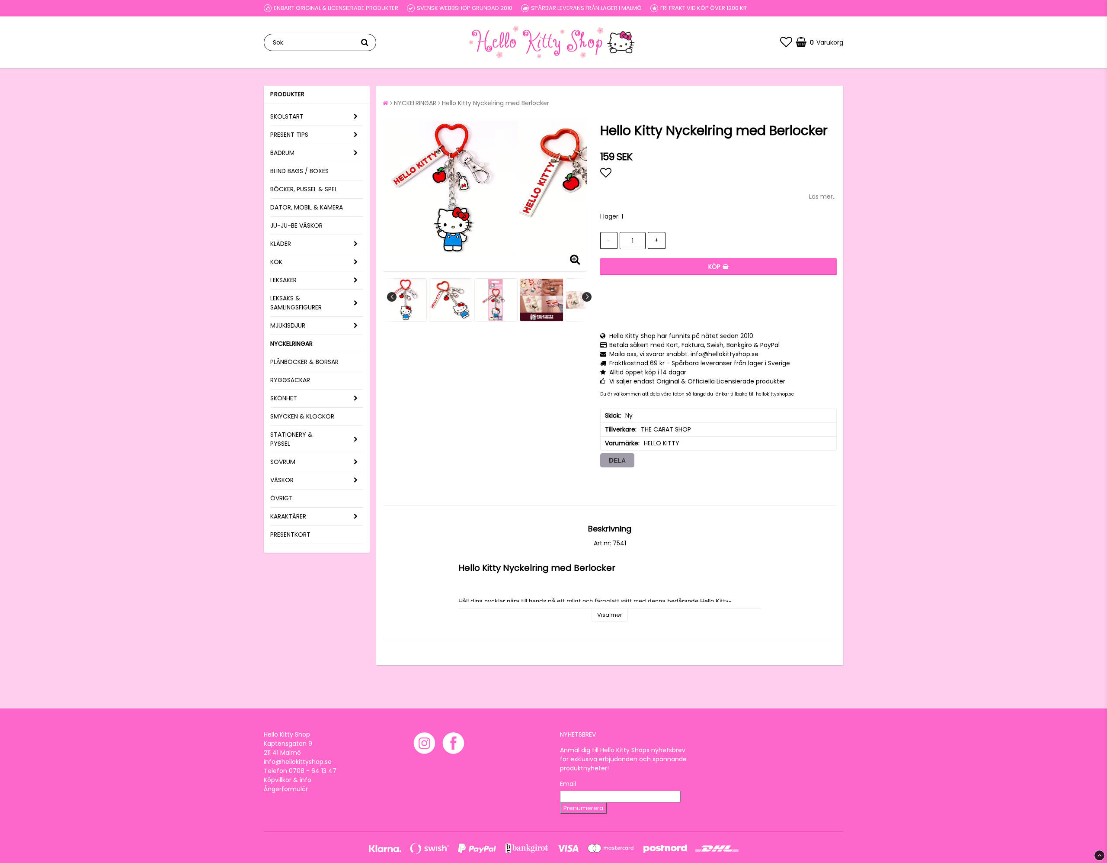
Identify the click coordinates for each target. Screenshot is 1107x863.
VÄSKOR (282, 480)
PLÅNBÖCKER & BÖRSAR (304, 361)
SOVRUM (282, 461)
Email (568, 783)
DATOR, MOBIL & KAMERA (306, 207)
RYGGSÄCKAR (290, 380)
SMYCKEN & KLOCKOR (302, 416)
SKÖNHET (283, 398)
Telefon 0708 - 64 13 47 (300, 770)
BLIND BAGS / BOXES (299, 171)
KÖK (276, 262)
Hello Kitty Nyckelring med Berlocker (495, 103)
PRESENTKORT (290, 534)
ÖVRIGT (281, 498)
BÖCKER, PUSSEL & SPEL (303, 189)
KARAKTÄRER (288, 516)
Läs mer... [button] (823, 196)
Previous (392, 297)
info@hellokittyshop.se (298, 761)
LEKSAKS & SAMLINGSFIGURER (296, 303)
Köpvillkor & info (287, 780)
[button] (786, 42)
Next (587, 297)
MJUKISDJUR (287, 325)
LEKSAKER (283, 280)
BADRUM (282, 152)
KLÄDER (280, 243)
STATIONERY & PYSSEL (291, 439)
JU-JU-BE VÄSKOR (296, 225)
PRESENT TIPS (289, 134)
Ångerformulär (286, 789)
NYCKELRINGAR (291, 343)
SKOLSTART (287, 116)
